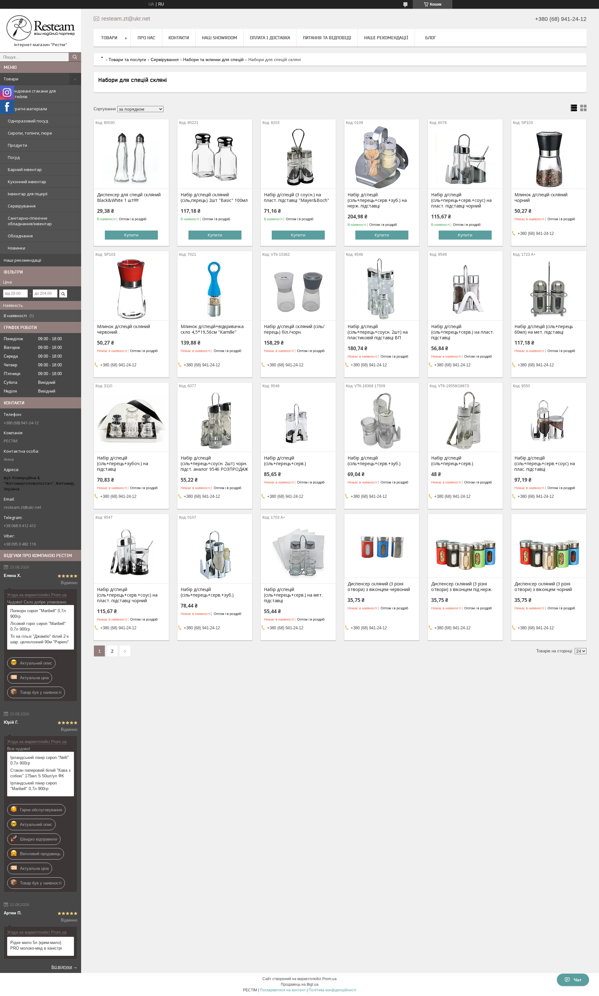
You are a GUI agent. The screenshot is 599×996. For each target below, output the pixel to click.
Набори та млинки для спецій (213, 59)
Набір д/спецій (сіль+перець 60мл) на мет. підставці (543, 329)
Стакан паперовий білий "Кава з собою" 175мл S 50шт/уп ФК (40, 773)
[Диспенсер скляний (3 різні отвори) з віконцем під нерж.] (465, 546)
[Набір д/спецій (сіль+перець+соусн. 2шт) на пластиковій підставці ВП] (381, 289)
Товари (11, 79)
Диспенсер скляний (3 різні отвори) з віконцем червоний (379, 586)
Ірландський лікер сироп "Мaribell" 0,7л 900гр (33, 786)
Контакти (178, 37)
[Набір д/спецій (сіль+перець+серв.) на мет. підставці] (298, 552)
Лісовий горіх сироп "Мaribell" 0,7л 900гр (38, 626)
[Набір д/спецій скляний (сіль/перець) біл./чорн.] (298, 289)
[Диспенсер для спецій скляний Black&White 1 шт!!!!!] (131, 157)
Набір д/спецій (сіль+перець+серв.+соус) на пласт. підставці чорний (461, 200)
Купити (131, 235)
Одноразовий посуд (28, 121)
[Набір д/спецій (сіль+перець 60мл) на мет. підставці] (548, 289)
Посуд (14, 157)
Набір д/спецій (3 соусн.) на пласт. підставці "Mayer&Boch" (296, 197)
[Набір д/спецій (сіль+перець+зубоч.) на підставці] (131, 420)
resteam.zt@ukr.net (22, 507)
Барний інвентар (25, 169)
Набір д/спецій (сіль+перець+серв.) (285, 460)
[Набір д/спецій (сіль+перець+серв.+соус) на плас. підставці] (548, 420)
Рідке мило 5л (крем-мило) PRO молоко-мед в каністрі (36, 945)
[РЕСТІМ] (40, 27)
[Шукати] (75, 57)
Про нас (146, 37)
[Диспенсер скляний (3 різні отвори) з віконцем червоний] (381, 546)
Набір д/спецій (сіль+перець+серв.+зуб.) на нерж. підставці (377, 200)
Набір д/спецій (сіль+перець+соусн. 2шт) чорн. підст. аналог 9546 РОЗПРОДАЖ (214, 463)
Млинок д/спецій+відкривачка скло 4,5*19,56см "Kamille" (212, 329)
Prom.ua (329, 979)
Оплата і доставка (270, 37)
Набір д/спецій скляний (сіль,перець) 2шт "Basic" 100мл (214, 197)
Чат (578, 979)
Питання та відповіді (327, 37)
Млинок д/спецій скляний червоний (123, 329)
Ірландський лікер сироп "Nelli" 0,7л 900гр (39, 760)
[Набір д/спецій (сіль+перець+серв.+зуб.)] (381, 420)
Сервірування (22, 206)
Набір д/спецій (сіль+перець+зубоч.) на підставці (122, 463)
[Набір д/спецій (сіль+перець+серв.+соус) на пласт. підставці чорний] (465, 157)
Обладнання (20, 236)
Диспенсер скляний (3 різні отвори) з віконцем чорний (543, 586)
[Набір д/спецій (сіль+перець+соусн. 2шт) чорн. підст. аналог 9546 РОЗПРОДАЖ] (215, 420)
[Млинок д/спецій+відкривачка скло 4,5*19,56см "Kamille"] (215, 289)
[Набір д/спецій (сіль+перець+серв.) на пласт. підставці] (465, 289)
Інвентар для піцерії (27, 194)
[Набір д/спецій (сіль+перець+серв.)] (298, 420)
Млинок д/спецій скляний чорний (540, 197)
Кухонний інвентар (27, 181)
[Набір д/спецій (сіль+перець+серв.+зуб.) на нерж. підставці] (381, 157)
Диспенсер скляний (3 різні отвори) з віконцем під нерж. (461, 586)
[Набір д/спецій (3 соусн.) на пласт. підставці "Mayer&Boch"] (298, 157)
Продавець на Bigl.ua (300, 984)
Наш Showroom (219, 37)
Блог (430, 37)
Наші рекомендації (22, 260)
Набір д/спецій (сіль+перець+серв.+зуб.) (374, 460)
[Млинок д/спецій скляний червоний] (131, 289)
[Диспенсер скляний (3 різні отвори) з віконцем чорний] (548, 546)
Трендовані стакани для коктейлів (32, 93)
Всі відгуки (61, 967)
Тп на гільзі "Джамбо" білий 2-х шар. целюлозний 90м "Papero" (39, 639)
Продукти (17, 145)
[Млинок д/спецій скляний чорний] (548, 157)
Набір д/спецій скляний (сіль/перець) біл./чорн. (294, 329)
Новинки (16, 248)
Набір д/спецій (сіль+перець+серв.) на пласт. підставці (462, 332)
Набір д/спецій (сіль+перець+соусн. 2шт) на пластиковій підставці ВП (378, 332)
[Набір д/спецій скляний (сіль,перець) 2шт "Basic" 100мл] (215, 157)
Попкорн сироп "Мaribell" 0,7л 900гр (38, 613)
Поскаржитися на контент (283, 990)
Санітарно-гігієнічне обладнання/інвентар (30, 220)
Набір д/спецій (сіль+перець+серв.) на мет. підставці (293, 595)
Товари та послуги (127, 59)
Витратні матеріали (27, 109)
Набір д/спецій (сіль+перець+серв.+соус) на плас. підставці (544, 463)
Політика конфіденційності (332, 990)
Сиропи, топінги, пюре (30, 133)
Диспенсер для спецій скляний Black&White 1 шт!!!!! (129, 197)
